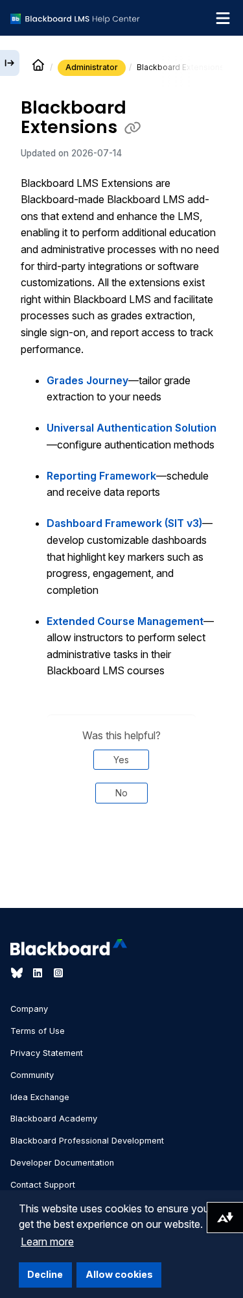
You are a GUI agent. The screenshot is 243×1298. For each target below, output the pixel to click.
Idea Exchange (39, 1097)
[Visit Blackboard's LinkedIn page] (39, 972)
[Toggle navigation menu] (223, 18)
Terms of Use (37, 1031)
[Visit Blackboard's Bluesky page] (18, 972)
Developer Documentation (62, 1163)
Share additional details (121, 872)
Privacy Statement (46, 1053)
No (121, 792)
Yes (121, 759)
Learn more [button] (47, 1241)
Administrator (91, 67)
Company (29, 1009)
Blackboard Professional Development (87, 1140)
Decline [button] (45, 1274)
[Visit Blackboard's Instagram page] (58, 972)
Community (32, 1075)
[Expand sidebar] (9, 63)
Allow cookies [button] (119, 1274)
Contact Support (42, 1185)
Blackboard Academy (53, 1118)
